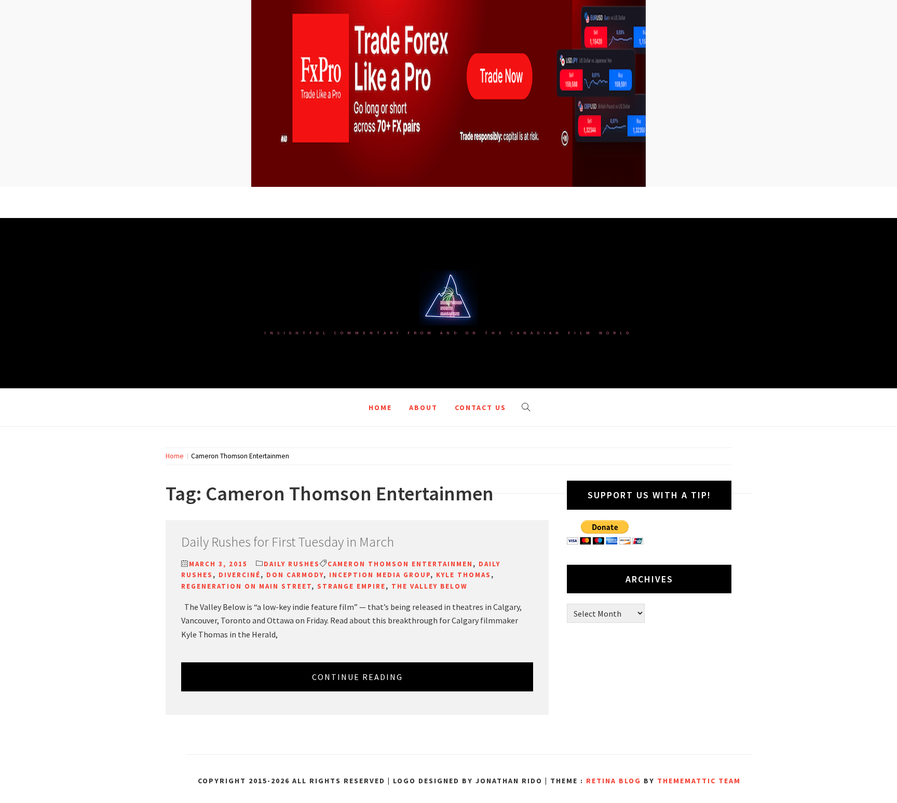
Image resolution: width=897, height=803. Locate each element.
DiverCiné (240, 574)
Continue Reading (357, 677)
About (423, 407)
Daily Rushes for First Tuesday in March (287, 541)
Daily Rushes (292, 564)
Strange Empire (351, 586)
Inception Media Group (379, 574)
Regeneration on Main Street (246, 586)
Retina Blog (613, 780)
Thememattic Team (699, 780)
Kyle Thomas (463, 574)
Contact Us (480, 407)
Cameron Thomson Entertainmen (400, 564)
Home (380, 407)
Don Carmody (294, 574)
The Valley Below (429, 586)
